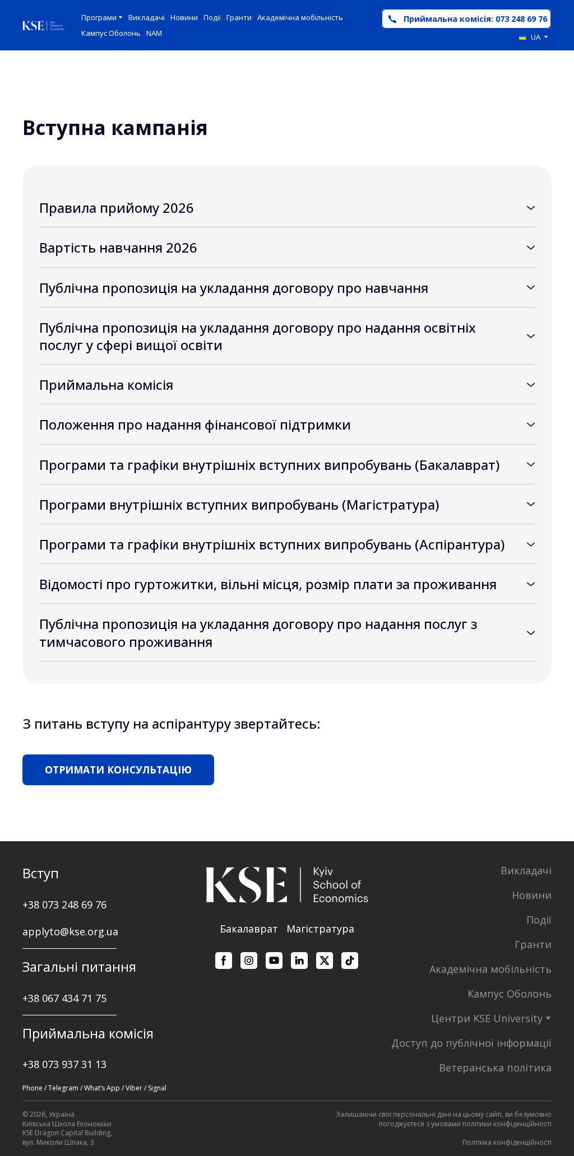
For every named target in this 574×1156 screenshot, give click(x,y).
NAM (154, 33)
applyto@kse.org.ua (70, 931)
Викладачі (146, 17)
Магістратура (320, 928)
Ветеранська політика (495, 1067)
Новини (184, 17)
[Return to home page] (43, 25)
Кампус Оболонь (111, 33)
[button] (466, 18)
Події (212, 17)
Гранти (239, 17)
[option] (529, 37)
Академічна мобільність (300, 17)
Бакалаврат (249, 928)
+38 (32, 998)
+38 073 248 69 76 (64, 904)
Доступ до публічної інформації (471, 1043)
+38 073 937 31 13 (64, 1064)
